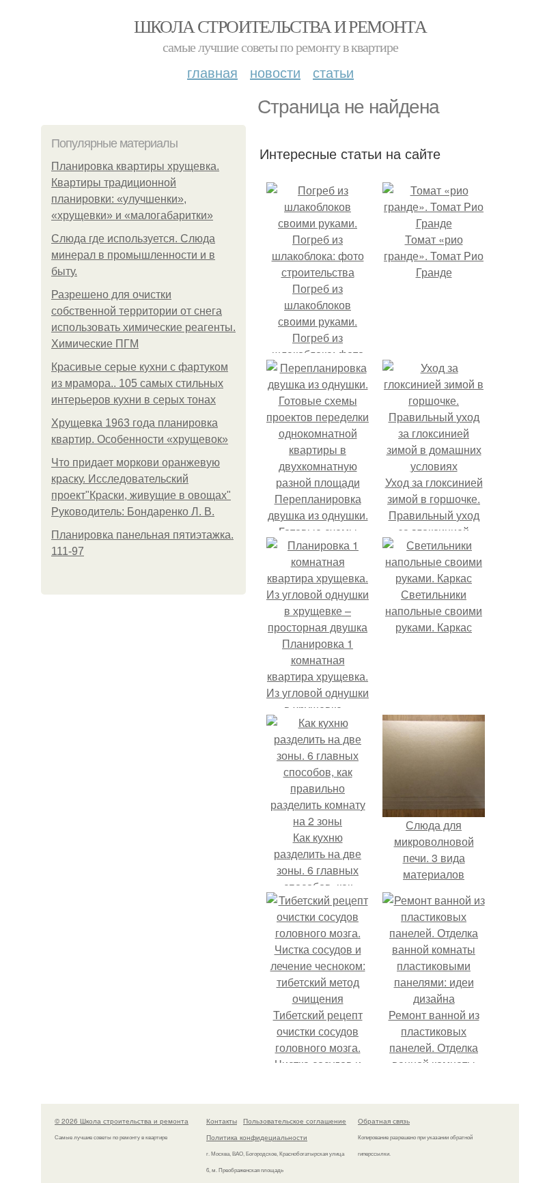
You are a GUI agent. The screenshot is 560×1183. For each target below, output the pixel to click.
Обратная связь (384, 1121)
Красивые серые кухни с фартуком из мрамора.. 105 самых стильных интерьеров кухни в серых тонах (139, 383)
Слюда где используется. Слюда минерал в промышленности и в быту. (133, 255)
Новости (275, 72)
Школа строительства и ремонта (280, 26)
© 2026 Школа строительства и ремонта (121, 1121)
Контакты (221, 1121)
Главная (212, 72)
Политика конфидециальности (256, 1137)
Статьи (333, 72)
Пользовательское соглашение (294, 1121)
